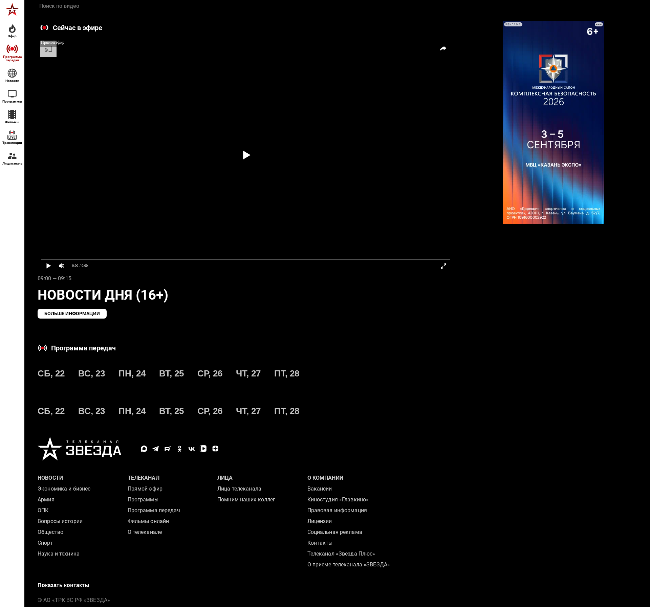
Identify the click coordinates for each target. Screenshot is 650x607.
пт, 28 (286, 373)
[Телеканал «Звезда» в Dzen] (215, 449)
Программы (143, 499)
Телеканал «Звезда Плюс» (341, 553)
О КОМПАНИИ (325, 478)
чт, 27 (248, 373)
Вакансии (319, 488)
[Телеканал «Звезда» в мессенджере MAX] (144, 449)
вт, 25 (171, 373)
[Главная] (12, 9)
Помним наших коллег (246, 499)
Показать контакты (63, 585)
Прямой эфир (145, 488)
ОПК (43, 510)
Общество (50, 532)
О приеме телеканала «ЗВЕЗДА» (348, 564)
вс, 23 (91, 373)
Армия (46, 499)
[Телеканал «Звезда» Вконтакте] (191, 449)
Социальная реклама (334, 532)
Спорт (45, 543)
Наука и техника (59, 553)
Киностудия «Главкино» (338, 499)
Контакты (320, 543)
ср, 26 (209, 373)
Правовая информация (337, 510)
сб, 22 (51, 373)
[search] (337, 6)
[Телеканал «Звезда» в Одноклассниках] (180, 449)
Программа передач (154, 510)
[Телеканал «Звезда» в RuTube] (168, 449)
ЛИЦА (225, 478)
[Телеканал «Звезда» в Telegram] (156, 449)
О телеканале (145, 532)
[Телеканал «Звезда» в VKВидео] (203, 449)
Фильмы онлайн (148, 521)
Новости (50, 478)
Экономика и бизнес (64, 488)
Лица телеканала (239, 488)
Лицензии (319, 521)
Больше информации (72, 313)
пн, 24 (132, 373)
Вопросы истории (60, 521)
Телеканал (143, 478)
